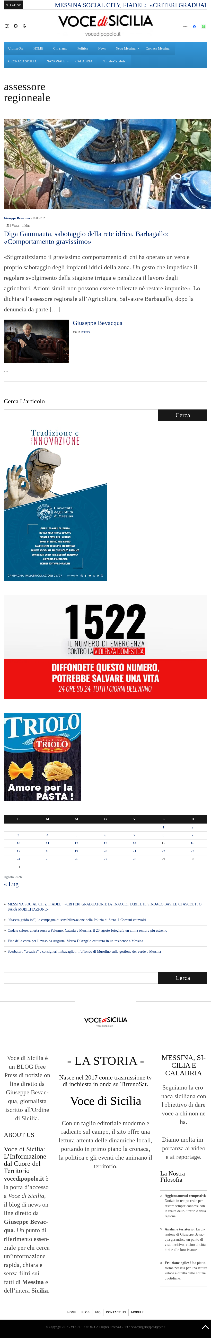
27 (105, 859)
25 (47, 859)
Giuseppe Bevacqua (17, 218)
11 (47, 843)
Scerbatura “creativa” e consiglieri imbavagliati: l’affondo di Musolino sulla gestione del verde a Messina (84, 951)
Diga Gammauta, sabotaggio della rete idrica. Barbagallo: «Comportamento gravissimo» (86, 237)
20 (105, 851)
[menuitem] (16, 48)
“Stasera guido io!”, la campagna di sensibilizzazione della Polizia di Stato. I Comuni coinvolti (77, 920)
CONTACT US (116, 1312)
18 (47, 851)
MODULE (137, 1312)
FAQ (98, 1312)
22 (163, 851)
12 (76, 843)
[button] (9, 26)
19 (76, 851)
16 (192, 843)
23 (192, 851)
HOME (71, 1312)
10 (18, 843)
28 (134, 859)
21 (134, 851)
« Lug (11, 884)
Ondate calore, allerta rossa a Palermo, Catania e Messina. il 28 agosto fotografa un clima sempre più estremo (87, 930)
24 (18, 859)
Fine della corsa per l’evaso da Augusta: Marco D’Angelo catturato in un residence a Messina (75, 941)
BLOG (86, 1312)
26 (76, 859)
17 (18, 851)
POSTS (85, 332)
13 (105, 843)
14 (134, 843)
